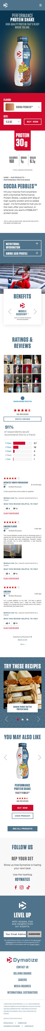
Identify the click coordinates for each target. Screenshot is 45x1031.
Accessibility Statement (12, 1026)
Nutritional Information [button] (13, 245)
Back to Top (22, 640)
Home (6, 177)
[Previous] (10, 312)
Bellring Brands (23, 973)
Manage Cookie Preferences (13, 1018)
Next (22, 644)
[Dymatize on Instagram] (22, 887)
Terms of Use (22, 1023)
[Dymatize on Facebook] (16, 887)
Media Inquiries (22, 986)
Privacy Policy (34, 944)
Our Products (17, 177)
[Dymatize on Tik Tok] (28, 887)
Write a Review (22, 419)
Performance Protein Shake (17, 180)
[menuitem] (22, 107)
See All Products (22, 829)
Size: (6, 116)
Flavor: (7, 100)
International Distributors (22, 992)
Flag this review (11, 513)
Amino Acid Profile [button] (17, 253)
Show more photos (22, 401)
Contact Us (22, 967)
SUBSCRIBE (34, 934)
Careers (22, 980)
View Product (24, 816)
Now (34, 122)
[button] (13, 551)
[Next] (35, 312)
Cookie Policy (29, 1026)
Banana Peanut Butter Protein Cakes (22, 708)
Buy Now (25, 808)
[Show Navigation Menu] (40, 5)
